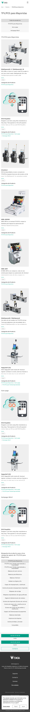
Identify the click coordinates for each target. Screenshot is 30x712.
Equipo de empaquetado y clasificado (15, 585)
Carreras (15, 681)
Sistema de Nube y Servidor (15, 622)
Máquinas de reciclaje (15, 591)
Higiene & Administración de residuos (15, 598)
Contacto (15, 677)
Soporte (15, 674)
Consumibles (15, 625)
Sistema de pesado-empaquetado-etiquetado (15, 588)
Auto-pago (15, 27)
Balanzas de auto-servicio (15, 571)
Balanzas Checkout (15, 578)
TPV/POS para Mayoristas (15, 24)
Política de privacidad (9, 692)
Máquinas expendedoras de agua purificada (15, 595)
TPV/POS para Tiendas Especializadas (11, 385)
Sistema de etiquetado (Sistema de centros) (15, 602)
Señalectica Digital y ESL (15, 581)
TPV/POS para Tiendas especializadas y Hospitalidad (15, 564)
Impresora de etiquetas (15, 618)
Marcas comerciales (15, 695)
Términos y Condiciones (20, 692)
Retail (3, 80)
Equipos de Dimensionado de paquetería (15, 612)
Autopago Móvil (15, 31)
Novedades (15, 685)
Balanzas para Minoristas (15, 575)
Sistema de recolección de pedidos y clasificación (15, 608)
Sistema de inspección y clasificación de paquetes (15, 605)
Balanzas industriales (15, 615)
